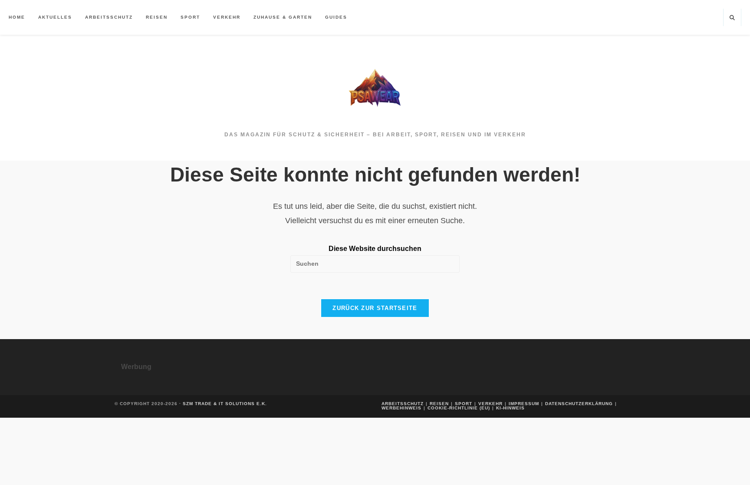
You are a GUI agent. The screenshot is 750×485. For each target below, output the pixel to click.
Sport (463, 403)
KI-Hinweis (510, 408)
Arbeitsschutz (403, 403)
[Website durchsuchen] (732, 18)
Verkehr (490, 403)
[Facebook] (700, 17)
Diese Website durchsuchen (375, 248)
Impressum (524, 403)
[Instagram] (713, 17)
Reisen (439, 403)
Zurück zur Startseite (374, 308)
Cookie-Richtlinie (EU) (459, 408)
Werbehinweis (401, 408)
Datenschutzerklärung (579, 403)
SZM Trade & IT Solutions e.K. (225, 403)
